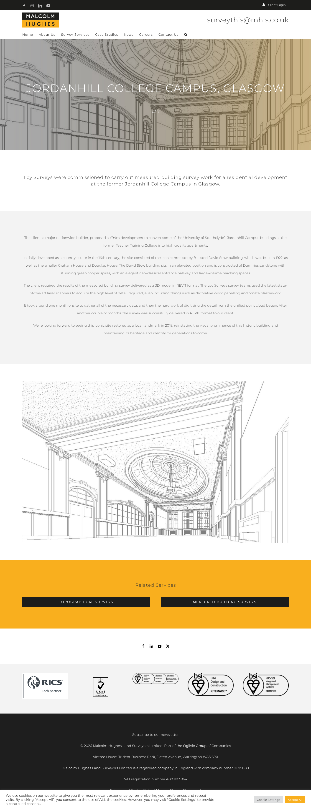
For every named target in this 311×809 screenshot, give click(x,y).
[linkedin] (151, 646)
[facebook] (143, 646)
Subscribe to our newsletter (155, 734)
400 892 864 (176, 779)
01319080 (241, 768)
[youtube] (159, 646)
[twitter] (168, 646)
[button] (185, 34)
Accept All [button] (295, 799)
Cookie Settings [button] (268, 799)
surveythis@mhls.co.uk (248, 20)
